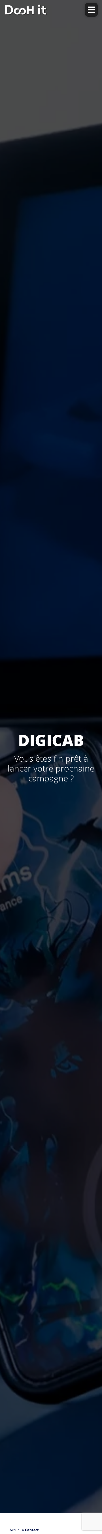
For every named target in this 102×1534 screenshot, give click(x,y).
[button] (91, 10)
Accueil (15, 1529)
